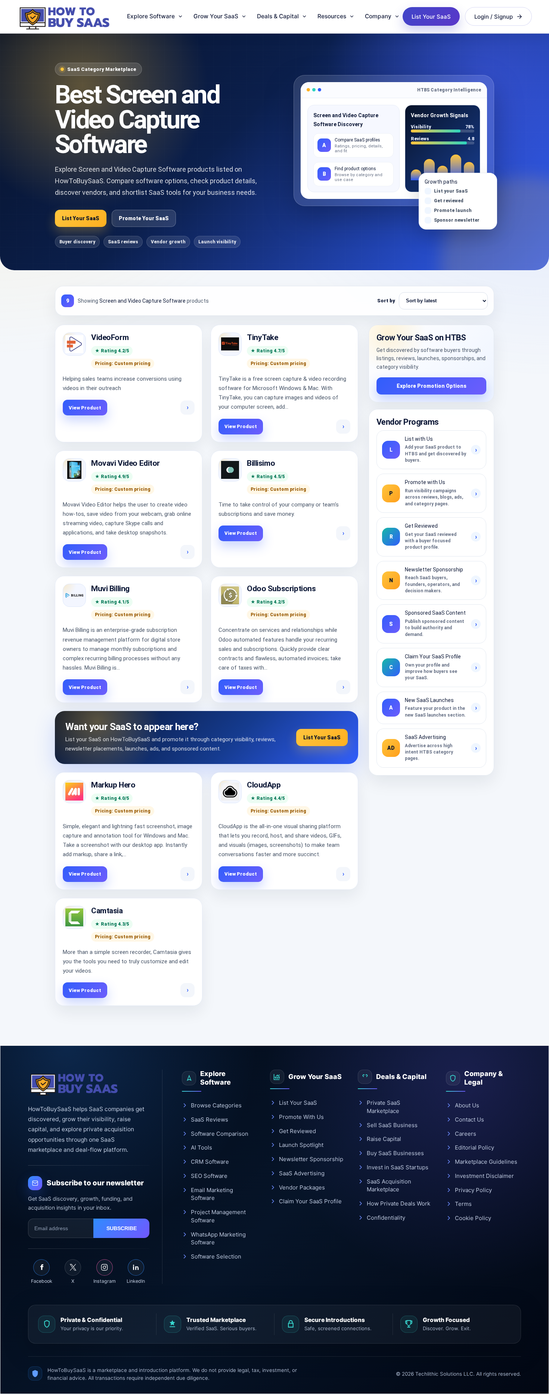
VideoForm (109, 337)
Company (378, 16)
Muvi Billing (110, 588)
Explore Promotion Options (431, 386)
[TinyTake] (230, 344)
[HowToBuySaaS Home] (67, 16)
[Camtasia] (74, 917)
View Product (85, 408)
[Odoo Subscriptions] (230, 595)
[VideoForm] (74, 344)
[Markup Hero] (74, 791)
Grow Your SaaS (215, 16)
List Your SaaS (431, 16)
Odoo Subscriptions (281, 588)
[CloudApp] (230, 791)
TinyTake (262, 337)
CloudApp (264, 784)
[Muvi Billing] (74, 595)
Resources (331, 16)
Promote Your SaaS (144, 218)
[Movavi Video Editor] (74, 469)
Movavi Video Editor (125, 463)
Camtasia (107, 910)
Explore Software (151, 16)
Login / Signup (493, 16)
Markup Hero (113, 784)
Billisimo (261, 463)
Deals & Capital (278, 16)
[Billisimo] (230, 469)
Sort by (386, 300)
